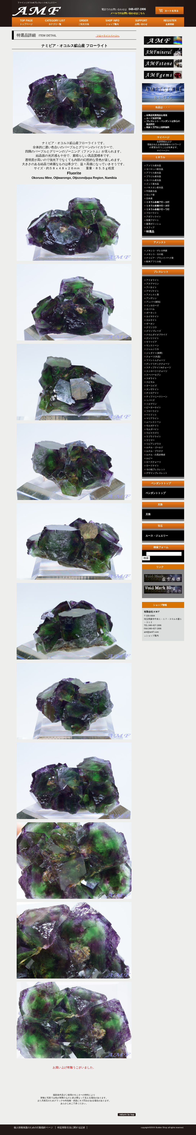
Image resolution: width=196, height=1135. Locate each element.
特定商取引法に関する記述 (71, 1127)
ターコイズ (151, 385)
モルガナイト (152, 425)
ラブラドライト (153, 436)
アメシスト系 (152, 294)
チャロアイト (152, 393)
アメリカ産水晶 (153, 165)
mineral (162, 53)
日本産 (149, 198)
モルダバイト (152, 429)
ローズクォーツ (153, 462)
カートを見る (169, 10)
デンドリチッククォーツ (157, 364)
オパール (150, 309)
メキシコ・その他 (154, 254)
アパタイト (151, 287)
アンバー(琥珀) (153, 302)
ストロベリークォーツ (156, 371)
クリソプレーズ (153, 331)
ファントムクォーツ (155, 360)
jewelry (162, 76)
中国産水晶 (151, 191)
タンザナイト (152, 389)
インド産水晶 (152, 184)
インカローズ (152, 305)
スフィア (150, 227)
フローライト (152, 213)
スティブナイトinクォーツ (158, 367)
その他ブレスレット (155, 469)
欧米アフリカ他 (153, 261)
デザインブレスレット (156, 473)
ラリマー (150, 440)
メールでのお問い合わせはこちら (127, 13)
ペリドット (151, 415)
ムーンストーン (153, 422)
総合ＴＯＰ (162, 41)
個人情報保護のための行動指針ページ (33, 1127)
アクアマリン (152, 284)
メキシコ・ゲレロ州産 (156, 250)
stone (162, 64)
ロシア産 (150, 195)
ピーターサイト (153, 407)
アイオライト (152, 280)
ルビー (149, 458)
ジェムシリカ (152, 349)
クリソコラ (151, 327)
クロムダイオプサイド (156, 334)
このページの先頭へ (127, 1114)
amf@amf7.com (151, 632)
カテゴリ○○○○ (162, 579)
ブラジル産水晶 (153, 176)
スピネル (150, 382)
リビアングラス (153, 444)
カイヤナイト (152, 316)
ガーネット (151, 313)
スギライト (151, 378)
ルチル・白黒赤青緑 (155, 455)
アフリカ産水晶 (153, 173)
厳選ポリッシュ (153, 224)
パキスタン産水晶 (154, 187)
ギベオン (150, 323)
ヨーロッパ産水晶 (154, 169)
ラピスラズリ (152, 433)
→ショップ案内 (151, 635)
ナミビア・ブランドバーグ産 (160, 258)
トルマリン (151, 404)
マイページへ (163, 150)
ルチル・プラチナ (154, 451)
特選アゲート (152, 220)
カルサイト (151, 320)
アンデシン (151, 298)
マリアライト (152, 418)
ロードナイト (152, 465)
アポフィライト (153, 216)
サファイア (151, 342)
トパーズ (150, 400)
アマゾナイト (152, 291)
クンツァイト (152, 338)
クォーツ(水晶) (153, 356)
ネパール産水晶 (153, 180)
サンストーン (152, 345)
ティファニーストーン (156, 396)
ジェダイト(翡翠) (154, 353)
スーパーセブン (153, 375)
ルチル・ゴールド (154, 447)
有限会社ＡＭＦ (40, 10)
